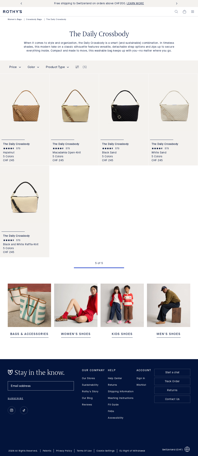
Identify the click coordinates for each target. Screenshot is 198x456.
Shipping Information (120, 391)
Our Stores (88, 378)
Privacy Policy (64, 450)
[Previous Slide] (22, 3)
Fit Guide (113, 404)
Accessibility (116, 417)
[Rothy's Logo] (12, 11)
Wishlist (141, 384)
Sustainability (90, 384)
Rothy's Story (90, 391)
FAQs (111, 411)
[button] (176, 11)
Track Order (172, 381)
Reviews (87, 404)
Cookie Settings (105, 450)
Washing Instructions (120, 398)
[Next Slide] (176, 3)
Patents (47, 450)
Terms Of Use (84, 450)
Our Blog (87, 398)
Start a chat (172, 372)
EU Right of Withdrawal (132, 450)
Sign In (141, 378)
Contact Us (172, 399)
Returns (112, 384)
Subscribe (15, 398)
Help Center (115, 378)
